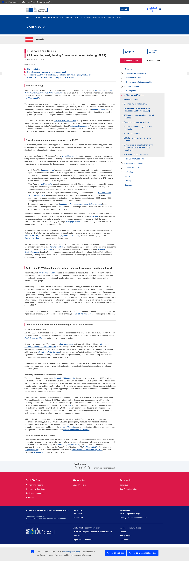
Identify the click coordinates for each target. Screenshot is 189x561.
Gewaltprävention (32, 238)
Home (28, 17)
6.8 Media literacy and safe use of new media (138, 139)
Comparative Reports (34, 485)
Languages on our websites (130, 528)
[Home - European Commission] (38, 9)
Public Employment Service (84, 314)
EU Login (30, 497)
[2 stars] (77, 467)
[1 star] (75, 467)
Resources (77, 536)
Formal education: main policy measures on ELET (46, 72)
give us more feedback (105, 468)
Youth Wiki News (79, 485)
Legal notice (124, 540)
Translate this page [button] (153, 9)
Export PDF (132, 51)
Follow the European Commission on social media (92, 532)
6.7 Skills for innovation (133, 133)
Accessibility (78, 518)
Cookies (123, 532)
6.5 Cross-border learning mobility (137, 122)
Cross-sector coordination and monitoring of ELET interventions (51, 78)
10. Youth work (130, 172)
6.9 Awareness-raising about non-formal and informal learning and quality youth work (139, 147)
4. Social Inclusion (131, 86)
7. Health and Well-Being (134, 159)
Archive (127, 176)
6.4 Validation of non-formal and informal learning (188, 73)
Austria (55, 17)
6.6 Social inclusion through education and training (138, 128)
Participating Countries (35, 493)
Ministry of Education (68, 427)
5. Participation (130, 91)
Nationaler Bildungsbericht (80, 126)
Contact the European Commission (86, 528)
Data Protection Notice (128, 489)
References (128, 185)
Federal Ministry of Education (65, 121)
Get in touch (77, 514)
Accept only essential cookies (142, 553)
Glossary (127, 181)
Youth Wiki (36, 17)
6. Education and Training (69, 17)
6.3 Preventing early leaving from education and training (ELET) (137, 109)
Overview (128, 69)
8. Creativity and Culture (133, 163)
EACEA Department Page (130, 514)
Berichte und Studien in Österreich (76, 430)
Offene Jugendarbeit (47, 273)
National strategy (33, 69)
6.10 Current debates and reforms (136, 154)
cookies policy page (71, 552)
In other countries (153, 61)
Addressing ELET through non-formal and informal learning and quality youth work (59, 75)
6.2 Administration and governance (1, 73)
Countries (46, 17)
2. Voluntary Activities (132, 78)
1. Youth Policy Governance (135, 73)
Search (124, 9)
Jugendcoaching (98, 109)
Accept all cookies (115, 553)
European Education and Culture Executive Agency (47, 510)
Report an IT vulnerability (82, 540)
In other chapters (131, 61)
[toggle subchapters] (122, 73)
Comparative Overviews (35, 489)
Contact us (124, 485)
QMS (69, 405)
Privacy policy (125, 536)
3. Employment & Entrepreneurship (138, 82)
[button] (147, 9)
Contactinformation (153, 51)
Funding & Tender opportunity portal (133, 518)
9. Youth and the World (133, 168)
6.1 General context (131, 99)
